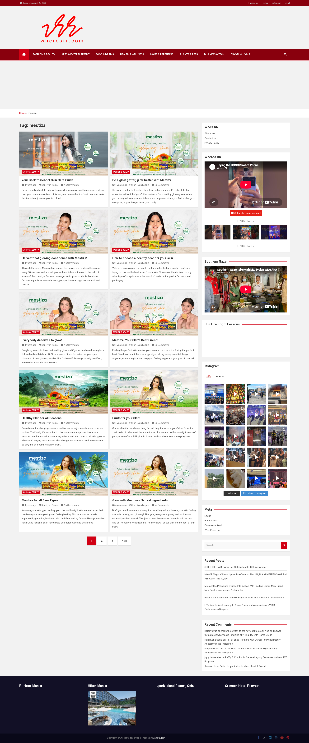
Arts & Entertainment (75, 54)
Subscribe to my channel (247, 213)
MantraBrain (158, 737)
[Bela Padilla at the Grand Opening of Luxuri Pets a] (256, 457)
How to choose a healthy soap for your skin (143, 258)
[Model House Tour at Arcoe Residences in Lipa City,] (277, 394)
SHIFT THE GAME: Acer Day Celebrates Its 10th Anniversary (236, 567)
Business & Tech (214, 54)
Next (124, 540)
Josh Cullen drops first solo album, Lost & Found (240, 666)
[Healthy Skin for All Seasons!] (63, 392)
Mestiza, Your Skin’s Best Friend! (135, 340)
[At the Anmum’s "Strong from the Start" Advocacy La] (256, 415)
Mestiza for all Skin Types (40, 500)
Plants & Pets (189, 54)
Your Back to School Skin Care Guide (47, 180)
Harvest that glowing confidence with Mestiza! (54, 258)
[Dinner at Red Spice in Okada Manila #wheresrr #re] (235, 478)
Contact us (210, 138)
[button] (251, 221)
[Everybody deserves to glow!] (63, 314)
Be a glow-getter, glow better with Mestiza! (142, 180)
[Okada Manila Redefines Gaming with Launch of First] (277, 478)
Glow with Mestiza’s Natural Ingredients (140, 500)
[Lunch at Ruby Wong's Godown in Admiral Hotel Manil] (235, 415)
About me (210, 133)
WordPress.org (212, 530)
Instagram (276, 3)
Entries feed (211, 520)
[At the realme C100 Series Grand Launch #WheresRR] (214, 436)
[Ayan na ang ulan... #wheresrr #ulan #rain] (214, 478)
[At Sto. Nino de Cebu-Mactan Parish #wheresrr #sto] (235, 394)
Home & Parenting (161, 54)
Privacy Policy (212, 143)
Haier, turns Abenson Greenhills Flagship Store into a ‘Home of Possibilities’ (244, 597)
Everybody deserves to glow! (42, 340)
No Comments (71, 185)
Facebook (253, 3)
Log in (208, 515)
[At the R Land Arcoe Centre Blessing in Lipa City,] (214, 415)
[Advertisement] (154, 84)
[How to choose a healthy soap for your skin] (154, 232)
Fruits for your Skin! (126, 418)
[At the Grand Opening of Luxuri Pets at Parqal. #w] (214, 457)
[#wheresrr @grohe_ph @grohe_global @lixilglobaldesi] (256, 436)
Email (287, 3)
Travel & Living (240, 54)
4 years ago (30, 185)
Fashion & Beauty (44, 54)
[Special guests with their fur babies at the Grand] (235, 457)
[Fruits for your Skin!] (154, 392)
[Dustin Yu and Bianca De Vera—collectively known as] (277, 457)
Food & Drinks (105, 54)
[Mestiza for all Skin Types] (63, 474)
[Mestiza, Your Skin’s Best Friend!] (154, 314)
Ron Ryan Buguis (50, 185)
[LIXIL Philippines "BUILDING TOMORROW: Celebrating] (235, 436)
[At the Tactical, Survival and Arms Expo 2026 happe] (277, 415)
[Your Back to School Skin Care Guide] (63, 154)
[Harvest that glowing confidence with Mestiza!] (63, 232)
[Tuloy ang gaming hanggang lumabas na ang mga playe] (277, 436)
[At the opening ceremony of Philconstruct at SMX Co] (214, 394)
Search (284, 545)
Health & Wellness (132, 54)
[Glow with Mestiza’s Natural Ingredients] (154, 474)
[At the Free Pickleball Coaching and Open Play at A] (256, 394)
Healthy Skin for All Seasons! (42, 418)
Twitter (265, 3)
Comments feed (213, 525)
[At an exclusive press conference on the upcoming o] (256, 478)
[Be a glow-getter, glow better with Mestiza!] (154, 154)
